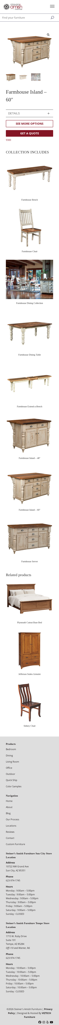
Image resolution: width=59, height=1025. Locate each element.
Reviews (10, 831)
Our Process (12, 819)
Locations (11, 825)
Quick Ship (11, 780)
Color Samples (13, 786)
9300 (8, 140)
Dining (9, 755)
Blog (8, 813)
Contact (10, 838)
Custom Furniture (15, 844)
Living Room (12, 761)
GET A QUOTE (29, 133)
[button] (48, 34)
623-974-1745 (13, 880)
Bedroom (11, 749)
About (9, 807)
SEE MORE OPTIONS (29, 124)
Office (9, 767)
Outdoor (10, 774)
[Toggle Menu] (52, 6)
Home (9, 801)
